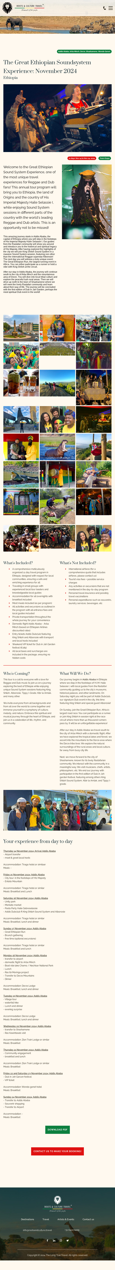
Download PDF (57, 1129)
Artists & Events (66, 1219)
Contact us (88, 1219)
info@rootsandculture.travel (37, 1230)
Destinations (27, 1219)
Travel (45, 1219)
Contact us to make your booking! (57, 1151)
